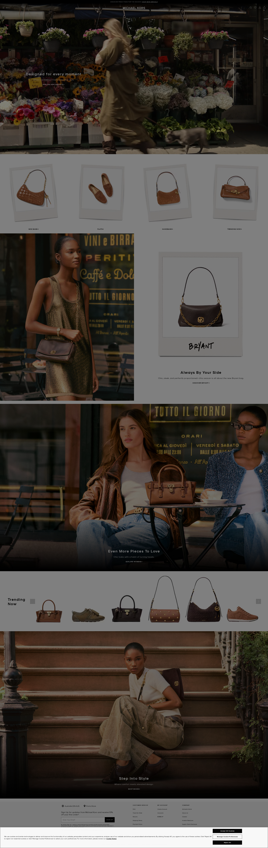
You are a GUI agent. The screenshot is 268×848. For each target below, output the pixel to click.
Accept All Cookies (227, 831)
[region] (134, 837)
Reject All (227, 842)
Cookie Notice (111, 839)
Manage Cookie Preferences (227, 837)
